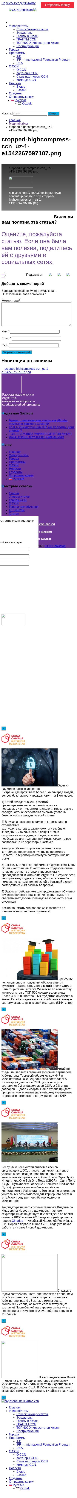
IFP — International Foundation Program (43, 59)
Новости (15, 83)
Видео (20, 86)
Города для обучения (23, 506)
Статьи (21, 90)
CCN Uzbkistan (55, 546)
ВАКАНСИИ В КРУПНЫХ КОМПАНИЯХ (36, 437)
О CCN (14, 66)
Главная (15, 22)
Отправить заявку (21, 96)
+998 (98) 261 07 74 (38, 524)
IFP (18, 56)
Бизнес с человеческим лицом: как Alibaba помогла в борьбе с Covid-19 (38, 422)
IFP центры (17, 510)
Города (14, 49)
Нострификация (27, 46)
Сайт (4, 345)
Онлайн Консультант (38, 538)
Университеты (19, 26)
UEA (19, 63)
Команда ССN (26, 79)
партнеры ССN (27, 73)
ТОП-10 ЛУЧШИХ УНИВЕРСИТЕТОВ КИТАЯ (40, 433)
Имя (5, 331)
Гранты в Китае (27, 36)
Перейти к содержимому (18, 3)
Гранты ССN (18, 500)
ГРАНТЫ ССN (26, 39)
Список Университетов (32, 29)
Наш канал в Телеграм (38, 531)
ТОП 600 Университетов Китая (37, 42)
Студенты (15, 93)
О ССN (14, 503)
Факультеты (24, 32)
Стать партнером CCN (32, 76)
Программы (17, 53)
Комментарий (10, 300)
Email (6, 338)
